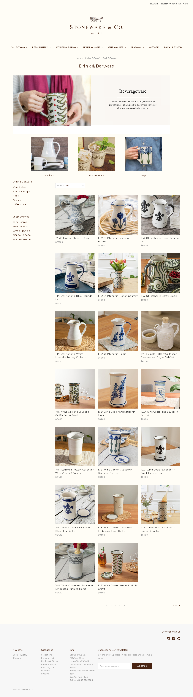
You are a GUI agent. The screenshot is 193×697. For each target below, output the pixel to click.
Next (175, 606)
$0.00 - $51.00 (20, 222)
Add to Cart (75, 220)
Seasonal (136, 47)
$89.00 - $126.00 (21, 230)
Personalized (40, 47)
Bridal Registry (173, 47)
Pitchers (49, 175)
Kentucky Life (116, 47)
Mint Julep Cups (96, 175)
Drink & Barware (110, 58)
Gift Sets (154, 47)
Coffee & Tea (19, 204)
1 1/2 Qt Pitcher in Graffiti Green (159, 295)
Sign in (164, 3)
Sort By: (60, 185)
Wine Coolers (19, 187)
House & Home (92, 47)
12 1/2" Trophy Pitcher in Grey (72, 238)
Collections (18, 47)
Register (176, 3)
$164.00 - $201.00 (22, 239)
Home (78, 58)
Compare (74, 215)
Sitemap (17, 658)
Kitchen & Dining (65, 47)
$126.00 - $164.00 (22, 235)
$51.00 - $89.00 (20, 226)
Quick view (75, 210)
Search (154, 3)
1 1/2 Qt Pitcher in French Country (118, 295)
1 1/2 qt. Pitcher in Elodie (112, 353)
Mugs (143, 175)
